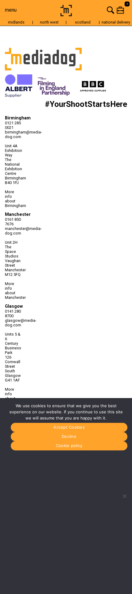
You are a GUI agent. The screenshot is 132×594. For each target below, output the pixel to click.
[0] (103, 10)
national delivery (116, 22)
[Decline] (124, 496)
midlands (16, 22)
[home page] (66, 14)
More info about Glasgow (13, 396)
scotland (83, 22)
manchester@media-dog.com (13, 230)
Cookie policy (69, 445)
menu (11, 10)
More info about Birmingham (13, 199)
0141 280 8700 (13, 313)
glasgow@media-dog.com (13, 322)
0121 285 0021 (13, 125)
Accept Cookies (69, 427)
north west (49, 22)
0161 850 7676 (13, 221)
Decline (69, 436)
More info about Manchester (13, 290)
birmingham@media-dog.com (13, 134)
